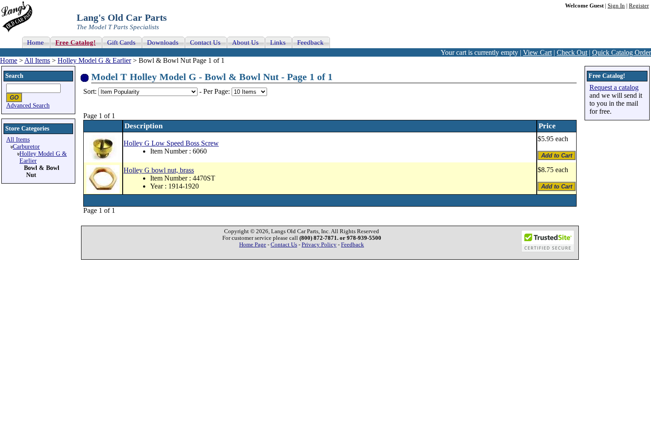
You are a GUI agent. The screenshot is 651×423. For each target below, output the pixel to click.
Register (639, 6)
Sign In (616, 6)
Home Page (252, 245)
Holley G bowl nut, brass (159, 170)
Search (14, 76)
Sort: (90, 91)
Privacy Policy (319, 245)
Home (8, 60)
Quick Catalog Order (621, 52)
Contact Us (284, 245)
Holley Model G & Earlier (94, 60)
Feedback (352, 245)
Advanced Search (28, 105)
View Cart (537, 52)
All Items (37, 60)
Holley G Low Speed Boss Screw (171, 143)
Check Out (572, 52)
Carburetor (26, 146)
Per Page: (217, 91)
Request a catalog (614, 87)
